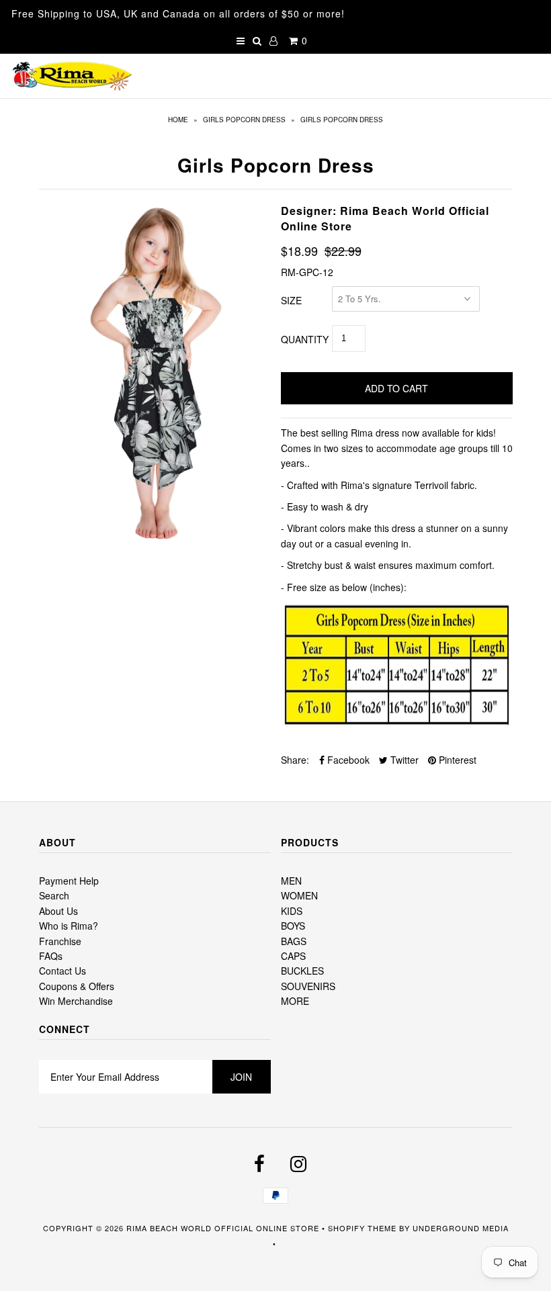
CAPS (293, 956)
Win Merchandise (76, 1001)
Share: (295, 759)
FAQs (50, 956)
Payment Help (69, 880)
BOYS (293, 925)
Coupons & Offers (76, 986)
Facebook (347, 759)
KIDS (291, 911)
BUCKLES (302, 970)
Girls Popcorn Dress (244, 119)
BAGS (293, 941)
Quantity (305, 339)
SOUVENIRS (308, 986)
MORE (295, 1001)
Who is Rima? (68, 925)
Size (291, 300)
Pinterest (456, 759)
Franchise (60, 941)
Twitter (403, 759)
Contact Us (62, 970)
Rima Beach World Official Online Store (222, 1227)
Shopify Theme (362, 1227)
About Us (58, 911)
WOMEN (299, 895)
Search (54, 895)
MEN (291, 880)
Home (178, 119)
